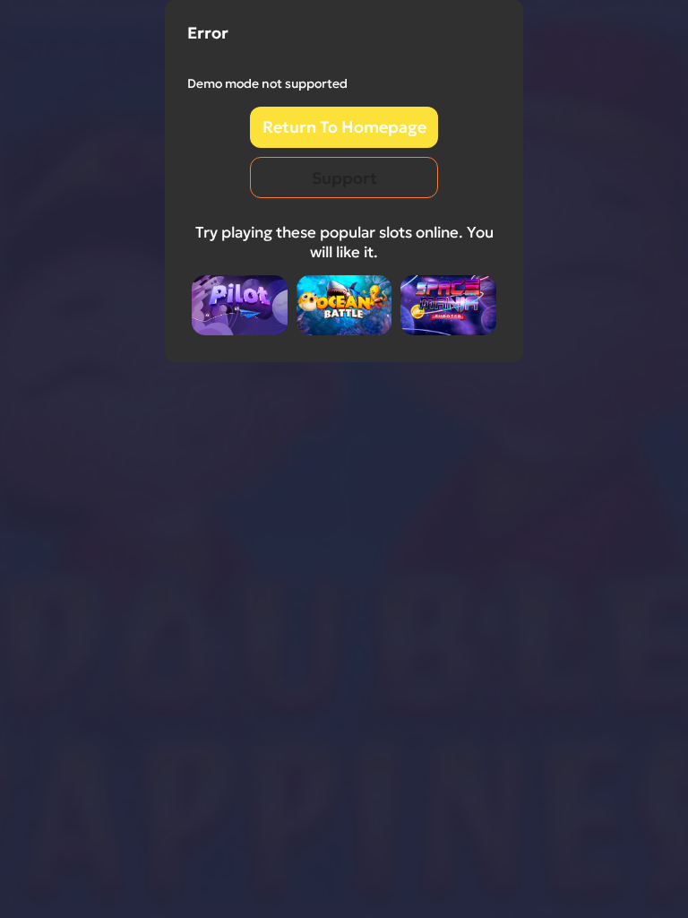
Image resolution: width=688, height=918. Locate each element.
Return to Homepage (344, 127)
